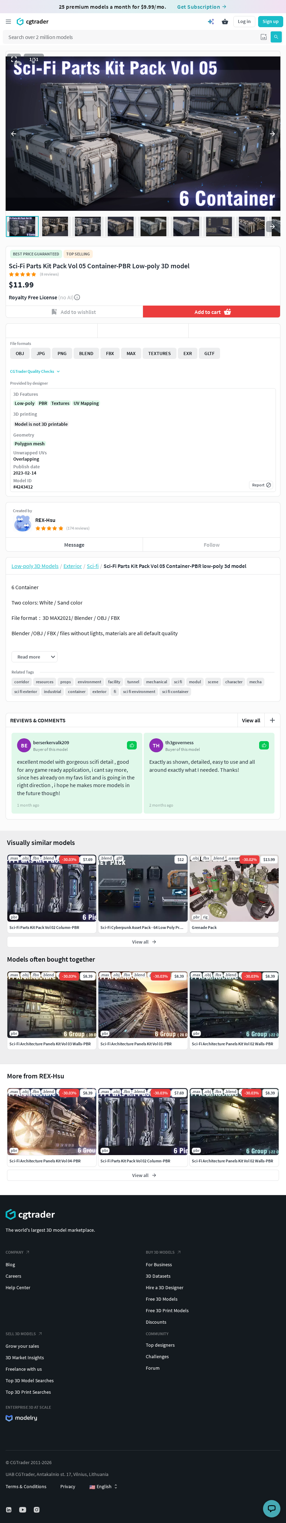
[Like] (51, 331)
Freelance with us (24, 1369)
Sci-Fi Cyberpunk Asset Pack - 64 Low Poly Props (143, 927)
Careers (13, 1276)
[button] (263, 37)
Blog (10, 1264)
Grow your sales (22, 1346)
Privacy (67, 1486)
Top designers (160, 1345)
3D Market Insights (25, 1357)
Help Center (18, 1287)
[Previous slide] (13, 133)
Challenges (157, 1356)
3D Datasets (158, 1276)
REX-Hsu (45, 519)
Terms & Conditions (26, 1486)
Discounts (156, 1322)
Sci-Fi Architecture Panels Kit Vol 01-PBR (136, 1043)
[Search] (276, 37)
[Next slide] (272, 133)
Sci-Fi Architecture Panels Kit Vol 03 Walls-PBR (50, 1043)
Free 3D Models (162, 1299)
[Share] (234, 331)
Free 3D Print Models (167, 1310)
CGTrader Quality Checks (32, 371)
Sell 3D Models (21, 1333)
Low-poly (25, 403)
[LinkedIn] (9, 1510)
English (100, 1486)
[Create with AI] (211, 21)
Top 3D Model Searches (30, 1380)
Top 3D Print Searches (28, 1392)
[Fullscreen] (14, 59)
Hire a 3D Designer (164, 1287)
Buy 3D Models (160, 1252)
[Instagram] (37, 1510)
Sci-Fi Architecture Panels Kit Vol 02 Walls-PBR (232, 1160)
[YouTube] (23, 1510)
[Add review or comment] (272, 720)
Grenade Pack (204, 927)
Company (14, 1252)
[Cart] (225, 21)
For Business (159, 1264)
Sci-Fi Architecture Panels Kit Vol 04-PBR (45, 1160)
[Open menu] (8, 21)
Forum (153, 1368)
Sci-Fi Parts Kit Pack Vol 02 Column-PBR (135, 1160)
